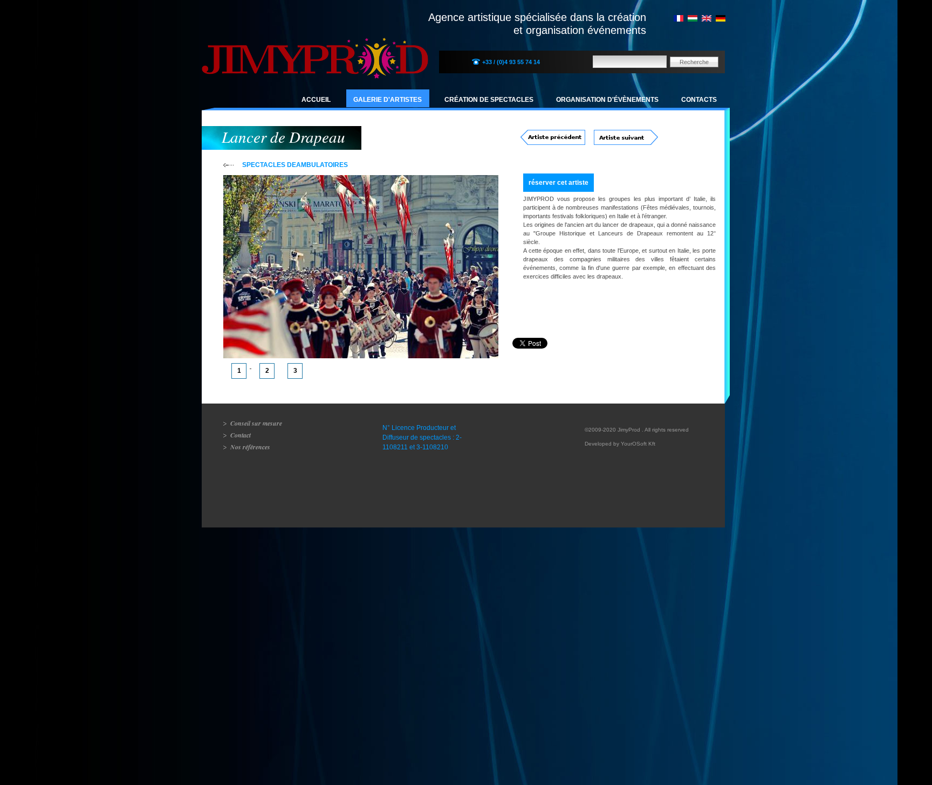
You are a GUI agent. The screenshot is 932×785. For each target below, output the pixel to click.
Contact (240, 435)
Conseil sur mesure (256, 423)
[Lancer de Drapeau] (678, 19)
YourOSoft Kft (638, 444)
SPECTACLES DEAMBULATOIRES (295, 165)
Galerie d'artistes (387, 99)
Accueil (316, 99)
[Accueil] (315, 46)
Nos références (250, 446)
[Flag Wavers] (706, 19)
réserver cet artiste (558, 182)
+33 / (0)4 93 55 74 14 (511, 62)
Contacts (699, 99)
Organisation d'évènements (607, 99)
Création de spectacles (488, 99)
